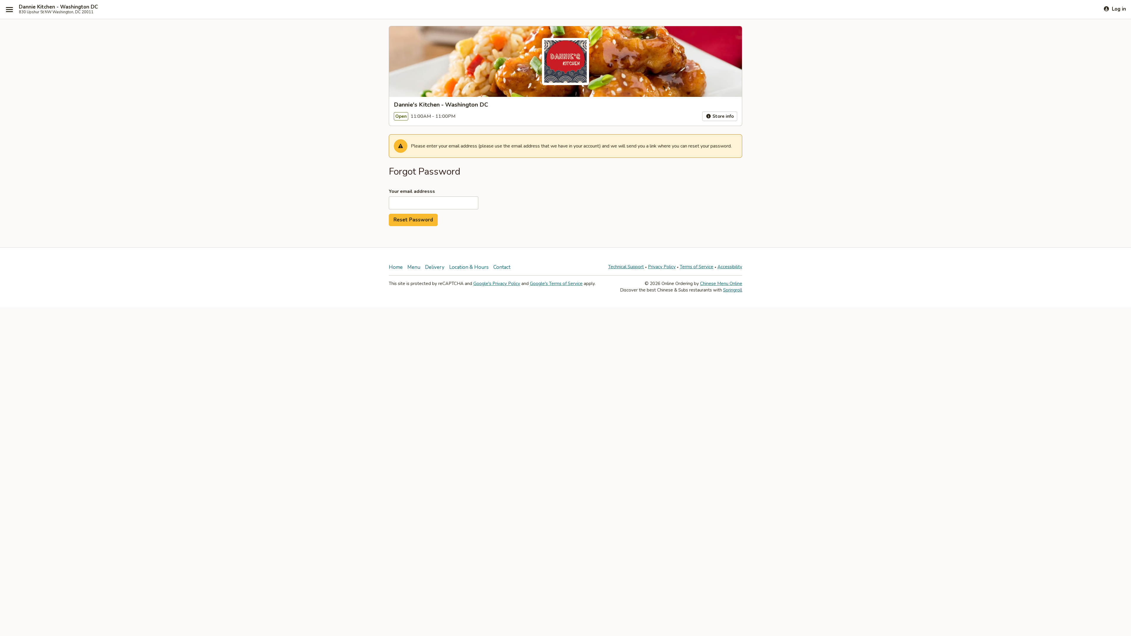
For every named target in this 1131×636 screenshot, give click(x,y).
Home (396, 267)
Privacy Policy (662, 267)
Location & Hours (469, 267)
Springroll (732, 290)
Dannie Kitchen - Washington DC (58, 7)
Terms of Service (696, 267)
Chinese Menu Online (721, 283)
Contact (501, 267)
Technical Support (626, 267)
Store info (722, 116)
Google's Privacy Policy (496, 283)
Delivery (434, 267)
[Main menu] (9, 9)
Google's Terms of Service (556, 283)
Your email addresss (412, 191)
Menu (413, 267)
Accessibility (729, 267)
